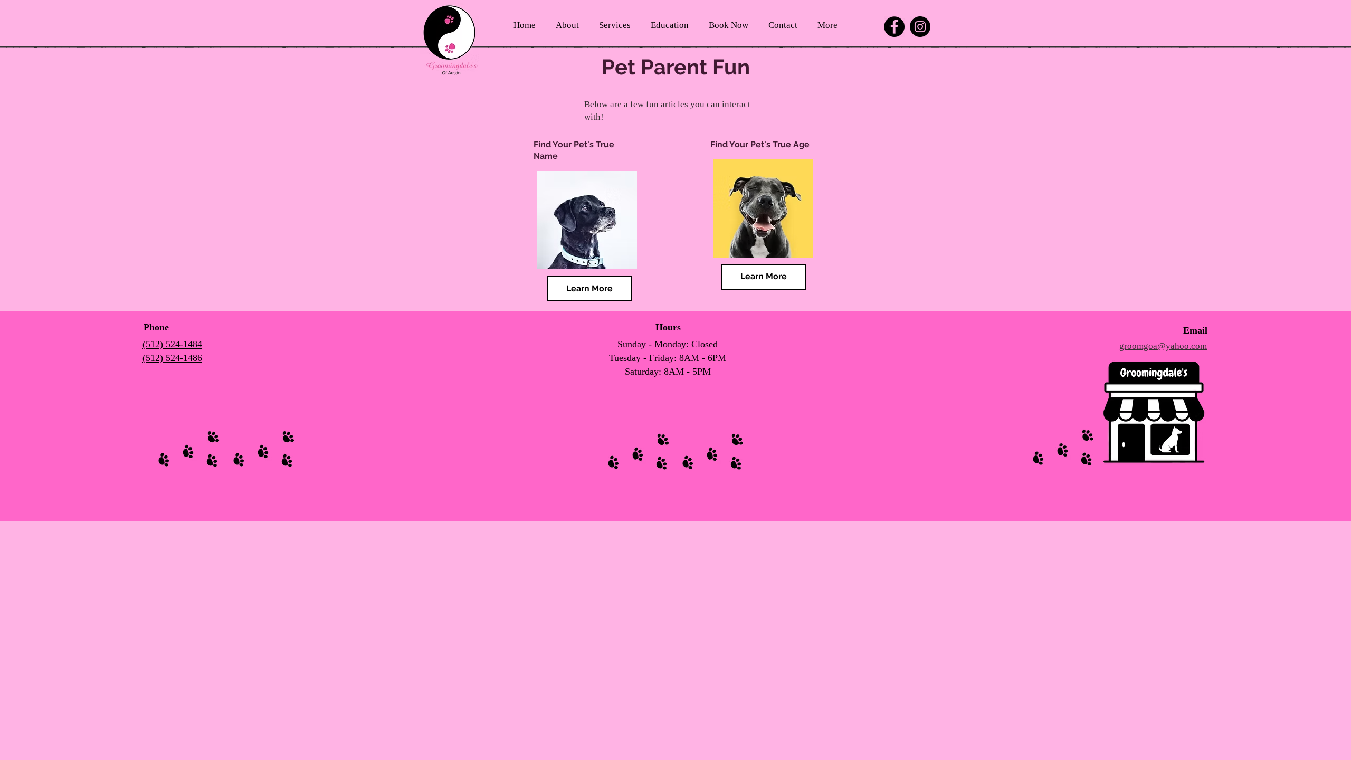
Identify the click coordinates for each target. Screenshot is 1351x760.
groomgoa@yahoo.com (1163, 346)
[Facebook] (894, 26)
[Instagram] (920, 26)
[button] (567, 25)
